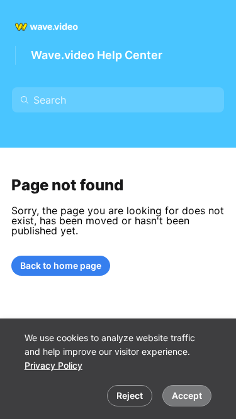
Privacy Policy (53, 365)
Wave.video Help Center (96, 55)
